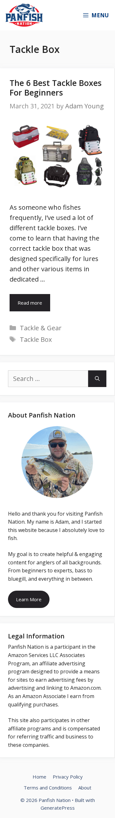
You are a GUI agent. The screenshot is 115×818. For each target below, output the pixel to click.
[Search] (97, 378)
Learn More (29, 599)
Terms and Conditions (48, 787)
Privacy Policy (68, 776)
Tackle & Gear (41, 328)
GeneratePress (58, 808)
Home (39, 776)
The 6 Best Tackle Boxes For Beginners (56, 87)
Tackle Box (36, 339)
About (84, 787)
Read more (30, 302)
